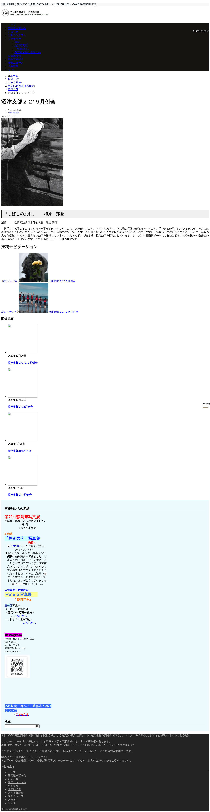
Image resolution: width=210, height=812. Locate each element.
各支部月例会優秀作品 (27, 52)
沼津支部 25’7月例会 (20, 494)
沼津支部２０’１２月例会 (23, 362)
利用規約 (107, 751)
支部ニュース (16, 62)
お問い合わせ (201, 31)
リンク (12, 69)
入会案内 (13, 66)
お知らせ (13, 31)
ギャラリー (14, 38)
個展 (17, 42)
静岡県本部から (17, 28)
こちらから (20, 615)
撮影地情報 (14, 55)
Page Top (9, 766)
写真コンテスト (17, 35)
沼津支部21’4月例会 (19, 450)
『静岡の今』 (22, 49)
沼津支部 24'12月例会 (20, 406)
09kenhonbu (14, 112)
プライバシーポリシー (87, 751)
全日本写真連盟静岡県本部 (14, 809)
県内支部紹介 (16, 59)
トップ (12, 24)
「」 (18, 546)
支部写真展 (21, 45)
